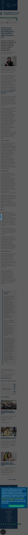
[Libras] (1, 215)
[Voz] (1, 217)
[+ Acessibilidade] (1, 219)
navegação (12, 500)
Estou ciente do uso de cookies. (17, 506)
